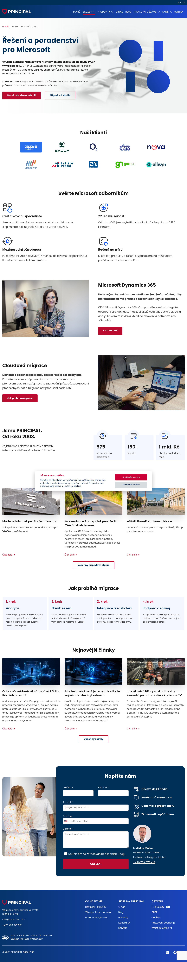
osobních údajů (115, 854)
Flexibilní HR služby (95, 907)
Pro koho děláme (145, 11)
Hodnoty (123, 917)
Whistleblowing (160, 928)
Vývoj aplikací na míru (98, 912)
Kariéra (167, 11)
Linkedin (167, 952)
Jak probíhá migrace (20, 398)
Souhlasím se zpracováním (96, 854)
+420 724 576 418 (144, 862)
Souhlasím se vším (131, 477)
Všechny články (93, 739)
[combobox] (66, 821)
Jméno (67, 787)
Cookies (156, 917)
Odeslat (96, 864)
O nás (119, 11)
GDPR (154, 912)
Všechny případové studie (93, 565)
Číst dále (7, 554)
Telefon (67, 816)
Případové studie (60, 95)
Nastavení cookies (162, 923)
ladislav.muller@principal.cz (149, 857)
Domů (76, 11)
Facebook (175, 952)
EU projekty (157, 907)
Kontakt (179, 11)
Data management (96, 917)
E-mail (67, 802)
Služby (87, 11)
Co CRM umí (110, 331)
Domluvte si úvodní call (21, 95)
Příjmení (102, 787)
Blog (128, 11)
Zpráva (67, 829)
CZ (179, 2)
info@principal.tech (13, 919)
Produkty (103, 11)
